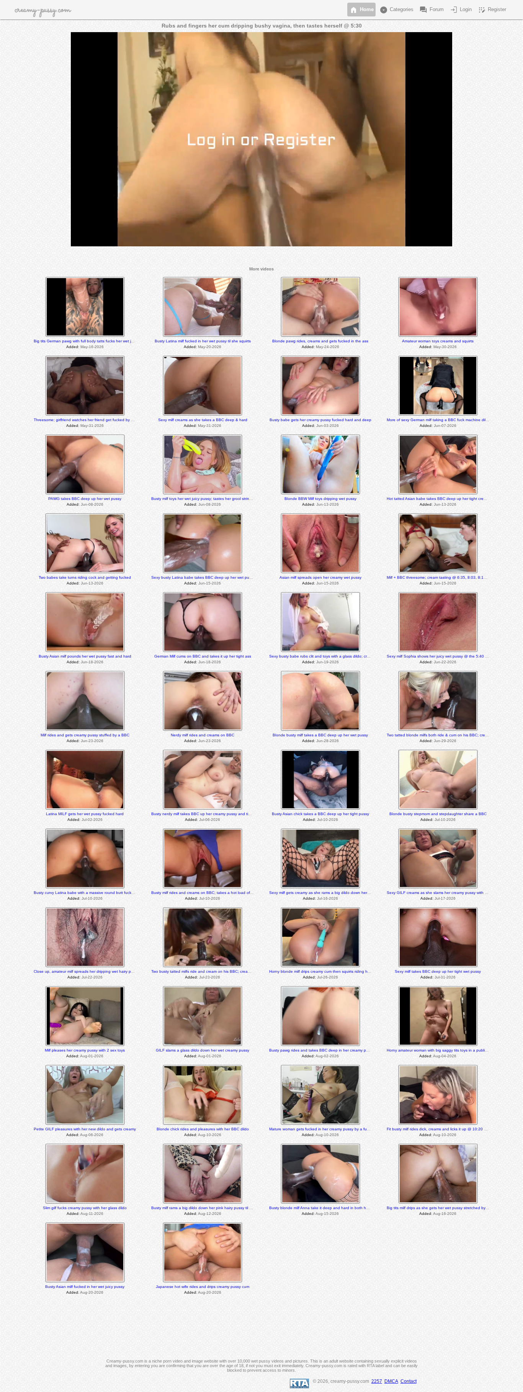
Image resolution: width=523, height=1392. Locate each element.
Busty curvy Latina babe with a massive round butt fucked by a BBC (94, 893)
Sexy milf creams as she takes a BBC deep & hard (202, 420)
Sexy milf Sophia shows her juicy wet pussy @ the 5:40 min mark (444, 656)
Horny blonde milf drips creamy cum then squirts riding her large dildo (330, 971)
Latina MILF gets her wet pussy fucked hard (85, 814)
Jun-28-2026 (327, 741)
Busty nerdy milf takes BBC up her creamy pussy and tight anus (207, 814)
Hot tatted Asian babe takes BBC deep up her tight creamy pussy (444, 499)
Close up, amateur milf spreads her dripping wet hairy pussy (86, 971)
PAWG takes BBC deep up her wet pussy (84, 499)
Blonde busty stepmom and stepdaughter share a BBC (438, 814)
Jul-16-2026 (327, 898)
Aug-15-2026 (327, 1213)
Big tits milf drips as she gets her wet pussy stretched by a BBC (442, 1208)
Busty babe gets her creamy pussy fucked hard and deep (320, 420)
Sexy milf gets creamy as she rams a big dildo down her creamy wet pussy (334, 893)
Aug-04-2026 (444, 1056)
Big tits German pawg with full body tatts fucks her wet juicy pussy (91, 341)
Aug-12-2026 (209, 1213)
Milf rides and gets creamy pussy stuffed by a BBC (85, 735)
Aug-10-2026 (209, 1135)
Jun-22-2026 (445, 662)
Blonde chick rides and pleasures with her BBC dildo (203, 1129)
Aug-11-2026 (91, 1213)
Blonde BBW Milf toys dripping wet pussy (320, 499)
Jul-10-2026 (327, 819)
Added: (72, 347)
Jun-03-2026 (327, 425)
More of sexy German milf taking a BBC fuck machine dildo (438, 420)
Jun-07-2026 (445, 425)
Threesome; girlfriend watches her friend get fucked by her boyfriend (94, 420)
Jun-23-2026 (92, 741)
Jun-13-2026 (327, 504)
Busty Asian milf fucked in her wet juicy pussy (84, 1287)
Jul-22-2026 (92, 977)
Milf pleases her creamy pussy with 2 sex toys (85, 1050)
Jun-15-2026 (209, 583)
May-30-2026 (445, 347)
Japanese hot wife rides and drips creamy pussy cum (202, 1287)
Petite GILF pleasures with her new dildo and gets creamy (85, 1129)
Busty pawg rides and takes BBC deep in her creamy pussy (321, 1050)
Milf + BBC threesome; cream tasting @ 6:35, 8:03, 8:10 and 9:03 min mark (453, 577)
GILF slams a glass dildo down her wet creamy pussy (202, 1050)
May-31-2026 (92, 425)
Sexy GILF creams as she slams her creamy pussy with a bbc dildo (445, 893)
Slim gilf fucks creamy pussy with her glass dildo (85, 1208)
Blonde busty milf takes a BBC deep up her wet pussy (320, 735)
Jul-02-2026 (92, 819)
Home (361, 10)
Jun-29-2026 (445, 741)
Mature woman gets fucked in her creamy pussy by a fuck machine (328, 1129)
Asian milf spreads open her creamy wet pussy (320, 577)
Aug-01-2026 (91, 1056)
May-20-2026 (209, 347)
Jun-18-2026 (92, 662)
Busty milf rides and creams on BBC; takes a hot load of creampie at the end (219, 893)
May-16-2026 (92, 347)
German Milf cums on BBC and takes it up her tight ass (202, 656)
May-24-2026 (327, 347)
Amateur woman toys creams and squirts (438, 341)
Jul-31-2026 (445, 977)
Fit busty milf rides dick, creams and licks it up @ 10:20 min (438, 1129)
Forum (431, 10)
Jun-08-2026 (92, 504)
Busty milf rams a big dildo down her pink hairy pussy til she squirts (209, 1208)
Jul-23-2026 (209, 977)
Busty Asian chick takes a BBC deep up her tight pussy (320, 814)
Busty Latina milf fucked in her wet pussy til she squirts (203, 341)
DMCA (391, 1381)
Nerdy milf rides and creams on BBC (202, 735)
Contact (408, 1381)
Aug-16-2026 (444, 1213)
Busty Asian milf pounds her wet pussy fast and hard (85, 656)
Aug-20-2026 (91, 1292)
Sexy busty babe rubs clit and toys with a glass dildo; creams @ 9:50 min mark (338, 656)
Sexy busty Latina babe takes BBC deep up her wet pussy (203, 577)
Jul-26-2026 (327, 977)
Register (491, 10)
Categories (396, 10)
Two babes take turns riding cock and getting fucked (85, 577)
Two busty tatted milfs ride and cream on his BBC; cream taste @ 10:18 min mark (222, 971)
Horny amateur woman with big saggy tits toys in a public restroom (445, 1050)
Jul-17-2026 (445, 898)
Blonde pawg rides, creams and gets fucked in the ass (320, 341)
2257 (376, 1381)
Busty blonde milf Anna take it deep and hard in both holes (321, 1208)
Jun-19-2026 (327, 662)
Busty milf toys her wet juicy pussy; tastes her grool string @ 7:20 (208, 499)
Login (460, 10)
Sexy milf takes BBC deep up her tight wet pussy (438, 971)
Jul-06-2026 (209, 819)
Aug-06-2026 (91, 1135)
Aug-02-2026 (327, 1056)
